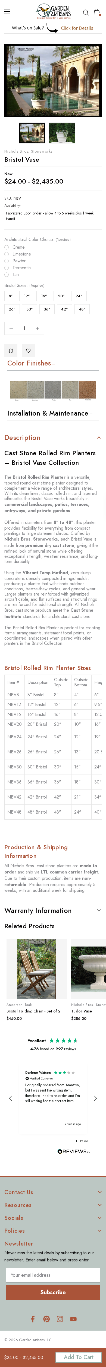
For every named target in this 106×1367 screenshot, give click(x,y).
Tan (16, 274)
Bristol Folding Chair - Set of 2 (34, 1011)
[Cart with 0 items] (98, 12)
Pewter (19, 261)
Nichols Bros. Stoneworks (28, 151)
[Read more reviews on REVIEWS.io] (73, 1152)
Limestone (22, 254)
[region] (53, 1098)
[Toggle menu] (7, 11)
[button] (53, 28)
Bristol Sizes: (24, 285)
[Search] (87, 13)
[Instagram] (60, 1319)
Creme (19, 247)
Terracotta (22, 268)
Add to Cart (78, 1357)
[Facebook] (32, 1319)
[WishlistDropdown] (28, 350)
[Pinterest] (46, 1319)
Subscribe (53, 1292)
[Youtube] (73, 1319)
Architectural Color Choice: (37, 239)
